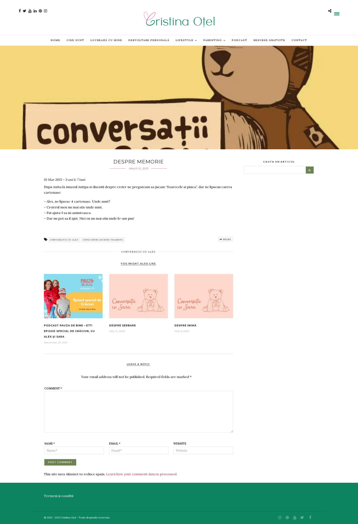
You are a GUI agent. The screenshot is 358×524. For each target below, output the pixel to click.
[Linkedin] (35, 11)
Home (55, 40)
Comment (53, 388)
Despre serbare (122, 325)
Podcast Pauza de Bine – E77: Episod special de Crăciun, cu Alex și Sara (69, 331)
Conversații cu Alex (138, 251)
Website (179, 443)
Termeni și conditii (58, 496)
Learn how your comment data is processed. (141, 474)
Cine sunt (75, 40)
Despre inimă (185, 325)
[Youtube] (29, 11)
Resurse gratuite (269, 40)
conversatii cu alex (64, 240)
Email (114, 443)
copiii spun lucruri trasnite (103, 240)
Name (49, 443)
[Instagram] (45, 11)
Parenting (212, 40)
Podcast (239, 40)
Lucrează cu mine (106, 40)
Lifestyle (185, 40)
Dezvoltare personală (148, 40)
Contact (299, 40)
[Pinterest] (40, 11)
